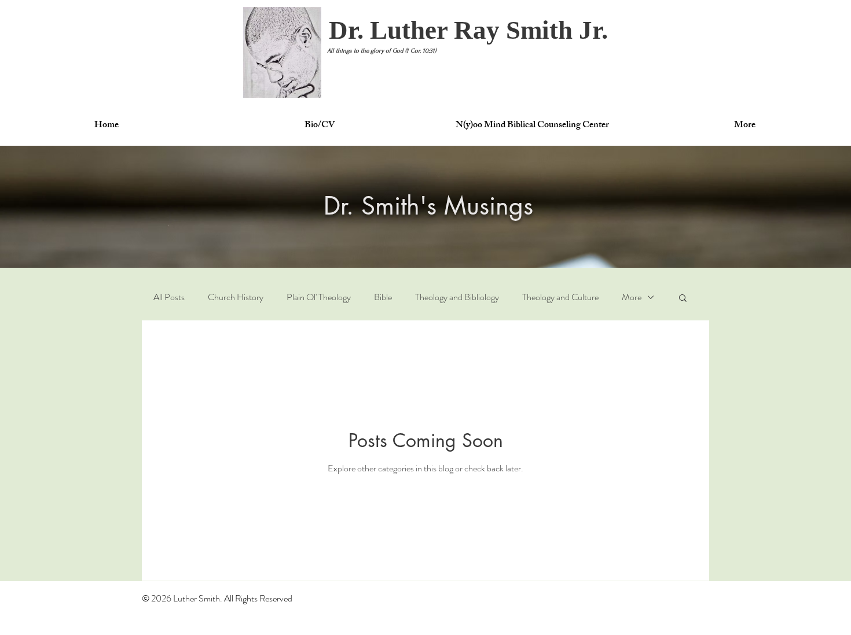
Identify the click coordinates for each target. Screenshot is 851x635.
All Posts (169, 297)
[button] (468, 30)
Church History (235, 297)
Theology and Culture (560, 297)
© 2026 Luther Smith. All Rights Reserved (217, 598)
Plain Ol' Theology (319, 297)
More (631, 297)
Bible (383, 297)
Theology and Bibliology (457, 297)
